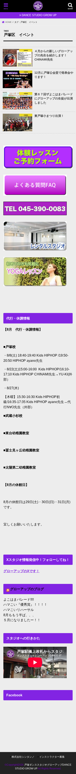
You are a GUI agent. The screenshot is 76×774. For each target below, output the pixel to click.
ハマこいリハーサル (18, 610)
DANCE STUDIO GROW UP (39, 15)
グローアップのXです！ (21, 571)
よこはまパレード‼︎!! (18, 599)
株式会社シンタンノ (23, 757)
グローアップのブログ (27, 589)
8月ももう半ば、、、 (19, 615)
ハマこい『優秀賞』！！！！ (25, 604)
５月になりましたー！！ (22, 620)
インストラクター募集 (52, 757)
